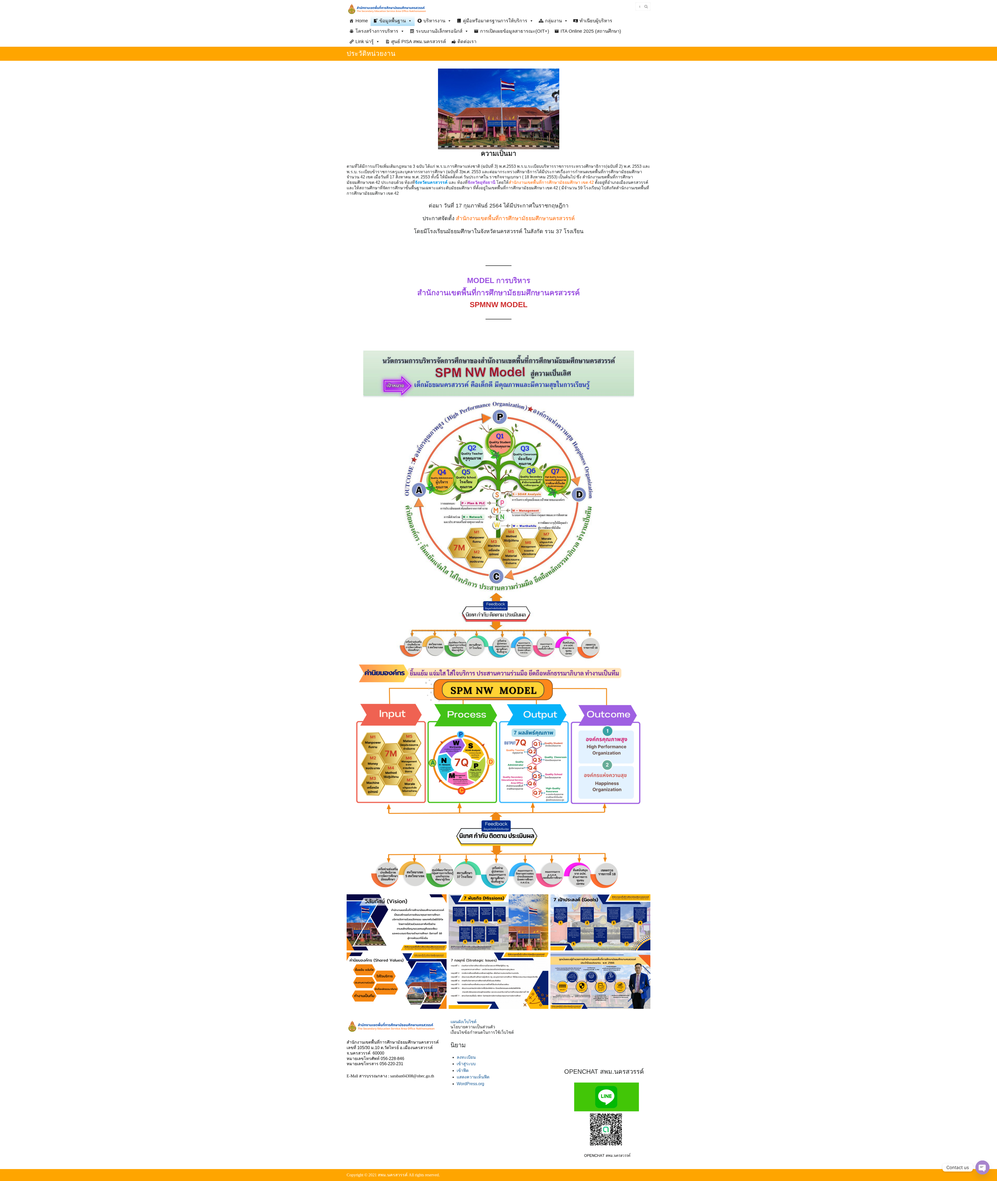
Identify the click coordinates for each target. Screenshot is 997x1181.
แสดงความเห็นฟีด (473, 1077)
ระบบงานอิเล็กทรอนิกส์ (439, 31)
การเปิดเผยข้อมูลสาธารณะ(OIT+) (514, 31)
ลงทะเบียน (466, 1057)
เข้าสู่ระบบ (466, 1064)
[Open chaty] (982, 1167)
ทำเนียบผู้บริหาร (596, 20)
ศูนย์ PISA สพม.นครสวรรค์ (418, 41)
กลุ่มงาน (553, 20)
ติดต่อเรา (466, 41)
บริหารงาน (434, 20)
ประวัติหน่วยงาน (371, 53)
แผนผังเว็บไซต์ (463, 1021)
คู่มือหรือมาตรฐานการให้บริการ (495, 20)
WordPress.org (470, 1084)
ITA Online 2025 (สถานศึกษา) (591, 31)
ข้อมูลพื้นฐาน (392, 20)
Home (361, 20)
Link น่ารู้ (364, 41)
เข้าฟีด (463, 1070)
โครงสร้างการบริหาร (376, 31)
